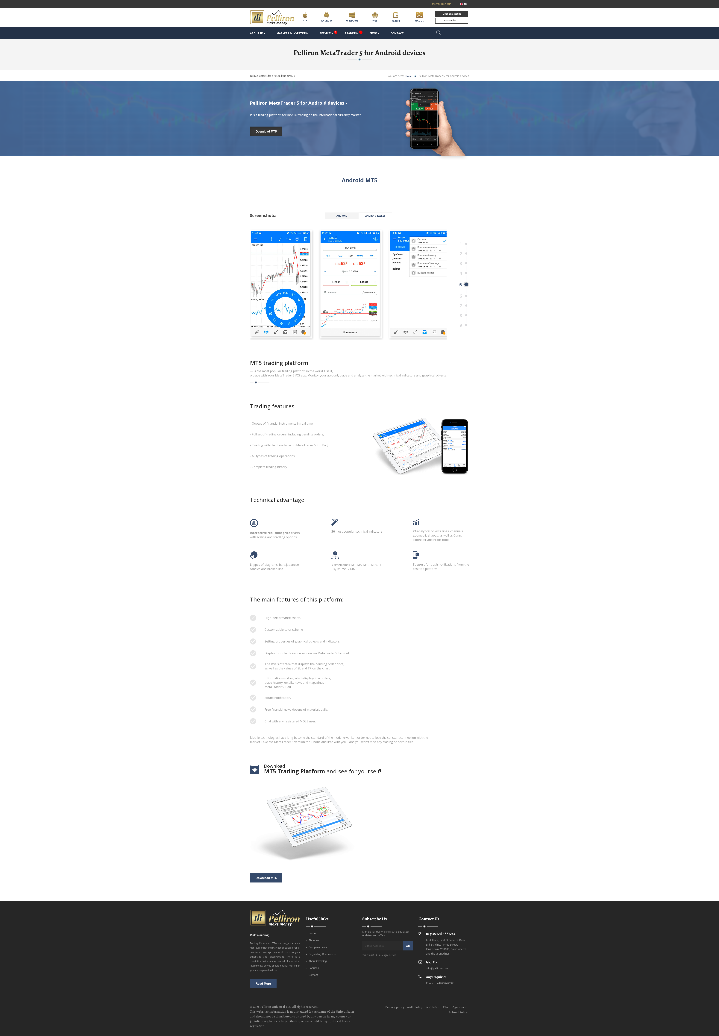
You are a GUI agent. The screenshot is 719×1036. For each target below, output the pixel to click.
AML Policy (415, 1007)
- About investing (316, 961)
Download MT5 (266, 131)
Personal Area (451, 20)
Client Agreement (455, 1007)
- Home (311, 933)
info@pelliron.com (441, 3)
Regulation (432, 1007)
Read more (263, 983)
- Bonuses (312, 968)
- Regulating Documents (321, 954)
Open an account (452, 13)
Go (408, 946)
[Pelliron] (273, 17)
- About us (312, 940)
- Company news (316, 947)
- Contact (312, 975)
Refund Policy (458, 1012)
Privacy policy (394, 1007)
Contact (397, 33)
